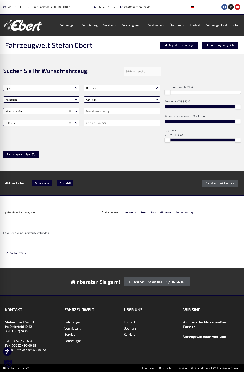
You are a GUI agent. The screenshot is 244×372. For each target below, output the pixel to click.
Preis (144, 212)
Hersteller (131, 212)
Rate (153, 212)
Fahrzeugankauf (216, 25)
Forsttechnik (155, 25)
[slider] (167, 92)
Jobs (235, 25)
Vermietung (90, 25)
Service (108, 25)
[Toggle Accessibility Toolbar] (7, 351)
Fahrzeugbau (130, 25)
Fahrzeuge (67, 25)
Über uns (175, 25)
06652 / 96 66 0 (22, 341)
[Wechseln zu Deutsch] (192, 7)
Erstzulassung (184, 212)
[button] (76, 88)
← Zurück (9, 252)
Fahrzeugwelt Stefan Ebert (48, 45)
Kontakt (195, 25)
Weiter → (20, 252)
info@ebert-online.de (31, 350)
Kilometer (166, 212)
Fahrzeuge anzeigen (21, 154)
